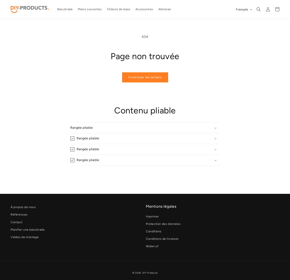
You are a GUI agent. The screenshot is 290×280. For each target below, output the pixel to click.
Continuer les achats (145, 77)
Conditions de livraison (162, 239)
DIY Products (150, 272)
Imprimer (152, 216)
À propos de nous (23, 207)
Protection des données (163, 224)
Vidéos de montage (25, 237)
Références (19, 214)
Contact (16, 222)
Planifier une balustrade (28, 229)
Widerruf (152, 246)
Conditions (154, 231)
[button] (258, 9)
